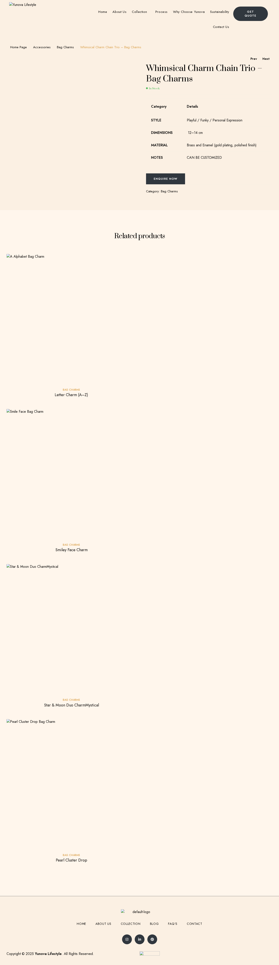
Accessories (42, 47)
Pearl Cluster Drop (71, 860)
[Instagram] (127, 939)
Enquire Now (165, 179)
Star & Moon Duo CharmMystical (71, 705)
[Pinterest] (152, 939)
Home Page (18, 47)
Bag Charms (65, 47)
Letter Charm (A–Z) (71, 395)
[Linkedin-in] (140, 939)
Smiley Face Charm (71, 550)
